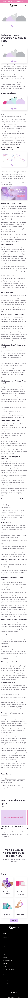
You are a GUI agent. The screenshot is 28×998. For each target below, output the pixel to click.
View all (2, 806)
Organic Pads (6, 937)
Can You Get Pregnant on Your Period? (12, 827)
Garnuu (4, 777)
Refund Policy (6, 983)
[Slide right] (16, 841)
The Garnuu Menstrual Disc (20, 913)
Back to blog (15, 794)
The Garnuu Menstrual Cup (7, 913)
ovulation (21, 210)
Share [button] (3, 45)
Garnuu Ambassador (7, 960)
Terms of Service (6, 986)
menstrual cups (21, 778)
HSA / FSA (5, 966)
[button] (2, 5)
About (4, 954)
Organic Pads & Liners (20, 892)
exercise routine (12, 512)
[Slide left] (11, 841)
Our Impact (5, 957)
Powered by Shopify (17, 997)
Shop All (4, 946)
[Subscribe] (23, 865)
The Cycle (5, 963)
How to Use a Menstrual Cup (9, 969)
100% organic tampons (10, 778)
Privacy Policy (6, 980)
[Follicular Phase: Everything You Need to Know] (14, 200)
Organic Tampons (7, 891)
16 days (7, 425)
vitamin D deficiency (15, 411)
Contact (4, 977)
